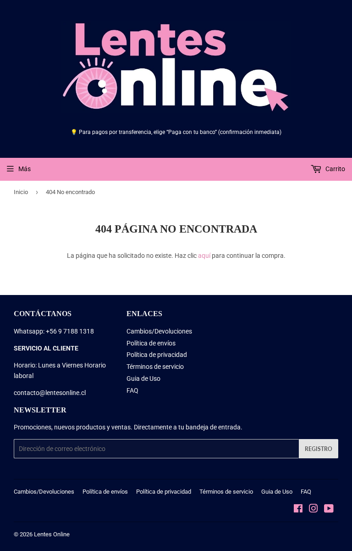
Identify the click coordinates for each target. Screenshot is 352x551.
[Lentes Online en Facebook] (298, 509)
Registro (318, 448)
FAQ (132, 390)
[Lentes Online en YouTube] (329, 509)
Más (24, 169)
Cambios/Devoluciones (159, 331)
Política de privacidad (156, 354)
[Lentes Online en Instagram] (313, 509)
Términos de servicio (155, 366)
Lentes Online (52, 534)
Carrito (334, 169)
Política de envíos (151, 343)
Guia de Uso (143, 378)
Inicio (21, 192)
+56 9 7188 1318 (70, 331)
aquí (204, 255)
